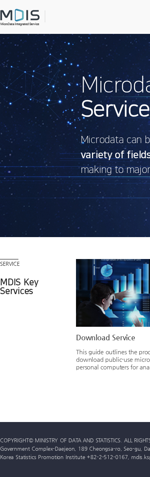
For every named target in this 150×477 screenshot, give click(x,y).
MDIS (40, 17)
